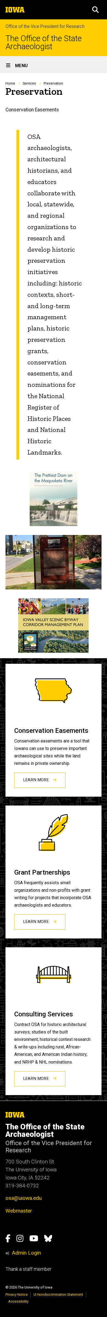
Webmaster (18, 1211)
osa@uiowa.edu (23, 1198)
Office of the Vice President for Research (45, 26)
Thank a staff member (28, 1269)
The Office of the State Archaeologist (43, 43)
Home (10, 83)
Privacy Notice (16, 1294)
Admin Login (26, 1253)
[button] (95, 9)
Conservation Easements (32, 109)
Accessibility (18, 1301)
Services (29, 83)
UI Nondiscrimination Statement (58, 1294)
